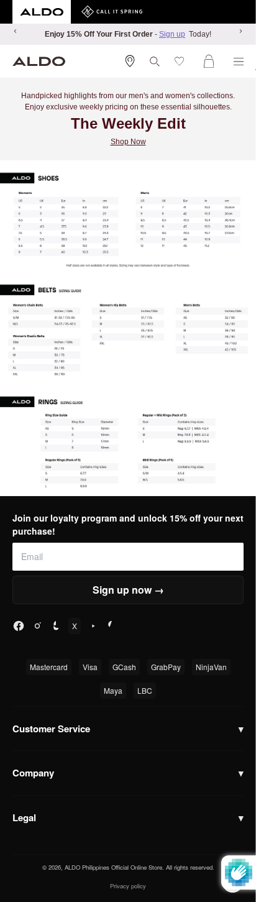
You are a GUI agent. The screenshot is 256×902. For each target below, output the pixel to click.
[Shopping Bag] (211, 61)
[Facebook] (18, 626)
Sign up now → (128, 589)
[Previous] (15, 31)
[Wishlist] (182, 61)
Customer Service (128, 728)
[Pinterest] (112, 626)
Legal (128, 817)
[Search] (155, 62)
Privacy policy (128, 885)
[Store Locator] (130, 61)
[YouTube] (93, 626)
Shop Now (128, 141)
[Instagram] (37, 626)
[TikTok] (56, 626)
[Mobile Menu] (239, 62)
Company (128, 773)
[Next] (240, 31)
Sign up (172, 34)
